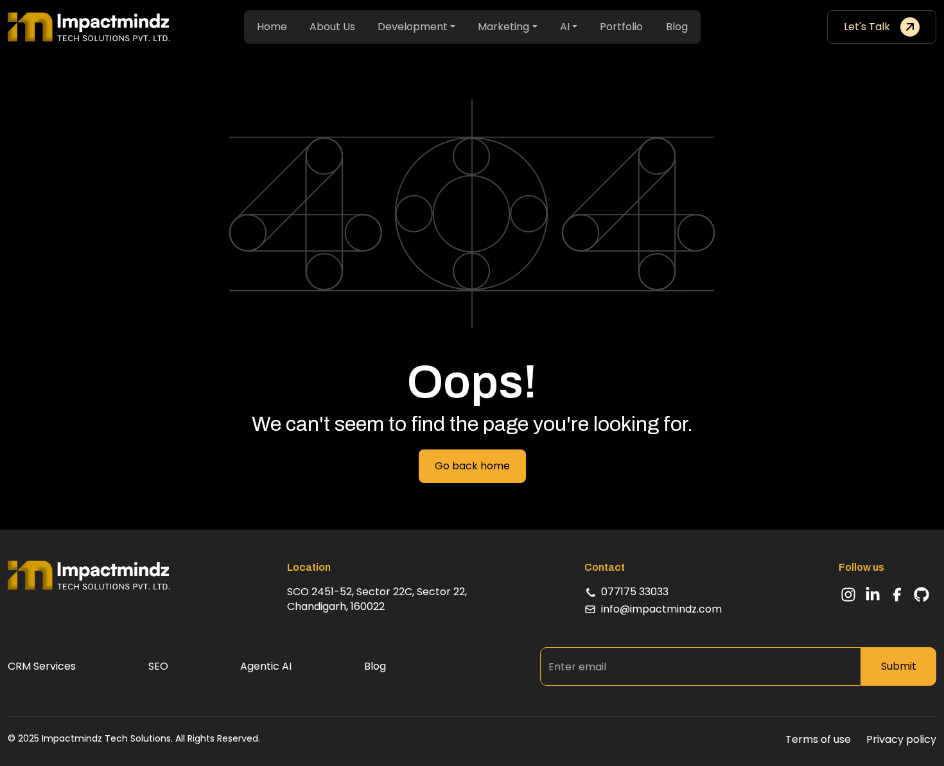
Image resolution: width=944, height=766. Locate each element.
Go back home (472, 465)
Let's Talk (867, 26)
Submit (898, 666)
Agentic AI (266, 666)
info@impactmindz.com (661, 609)
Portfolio (621, 27)
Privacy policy (901, 740)
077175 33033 (635, 591)
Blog (677, 27)
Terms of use (818, 740)
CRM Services (42, 666)
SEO (158, 666)
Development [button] (413, 27)
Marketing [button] (503, 27)
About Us (332, 27)
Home (272, 27)
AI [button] (565, 27)
